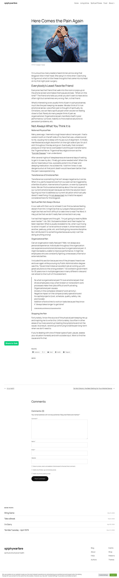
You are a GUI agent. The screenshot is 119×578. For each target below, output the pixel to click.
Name (33, 441)
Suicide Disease (39, 153)
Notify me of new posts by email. (42, 473)
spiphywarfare (10, 3)
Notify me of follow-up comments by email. (44, 470)
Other (43, 65)
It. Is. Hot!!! (10, 388)
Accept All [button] (113, 575)
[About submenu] (114, 3)
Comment (34, 418)
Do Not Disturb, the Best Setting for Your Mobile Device (92, 388)
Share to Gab (11, 343)
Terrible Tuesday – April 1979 (16, 530)
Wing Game (9, 513)
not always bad (57, 195)
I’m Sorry (8, 524)
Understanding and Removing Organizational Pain (47, 308)
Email (33, 449)
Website (33, 458)
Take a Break (9, 519)
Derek (38, 65)
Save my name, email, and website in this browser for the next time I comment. (54, 466)
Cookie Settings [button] (103, 575)
